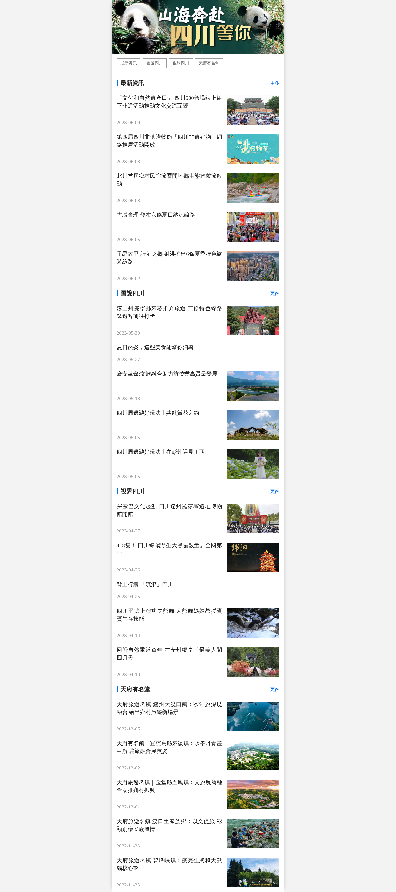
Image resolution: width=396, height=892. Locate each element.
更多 (274, 83)
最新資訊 (128, 63)
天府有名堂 (209, 63)
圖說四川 (154, 63)
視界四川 (181, 63)
